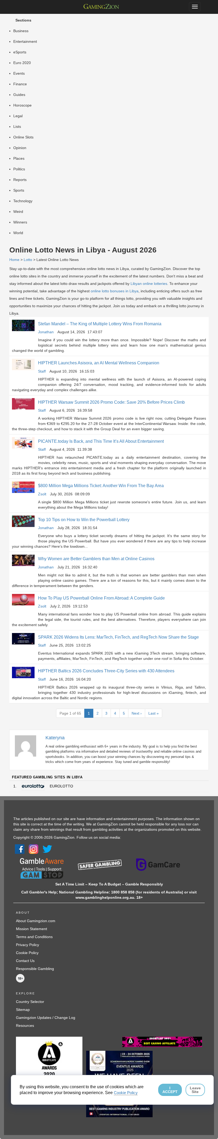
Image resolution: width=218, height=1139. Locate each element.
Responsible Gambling (35, 969)
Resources (25, 1025)
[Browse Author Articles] (28, 745)
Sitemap (23, 1009)
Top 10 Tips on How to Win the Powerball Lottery (83, 519)
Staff (42, 371)
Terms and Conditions (34, 937)
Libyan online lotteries (149, 283)
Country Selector (30, 1001)
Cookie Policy (27, 953)
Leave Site (195, 1090)
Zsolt (42, 494)
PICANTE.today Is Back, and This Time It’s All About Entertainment (101, 441)
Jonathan (46, 332)
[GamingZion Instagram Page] (33, 849)
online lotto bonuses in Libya (115, 291)
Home (14, 260)
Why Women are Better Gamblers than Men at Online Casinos (96, 558)
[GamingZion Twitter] (47, 849)
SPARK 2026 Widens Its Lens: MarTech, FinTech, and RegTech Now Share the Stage (118, 637)
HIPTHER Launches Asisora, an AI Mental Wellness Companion (98, 363)
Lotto (28, 260)
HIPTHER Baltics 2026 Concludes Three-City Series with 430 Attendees (106, 671)
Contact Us (25, 961)
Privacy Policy (27, 945)
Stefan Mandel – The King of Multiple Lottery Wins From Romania (99, 324)
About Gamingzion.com (35, 921)
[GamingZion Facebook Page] (19, 849)
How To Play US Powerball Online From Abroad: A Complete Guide (101, 598)
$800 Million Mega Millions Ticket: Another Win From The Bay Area (101, 485)
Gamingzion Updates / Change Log (45, 1017)
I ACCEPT (170, 1090)
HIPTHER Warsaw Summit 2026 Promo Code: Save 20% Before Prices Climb (111, 402)
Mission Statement (31, 929)
